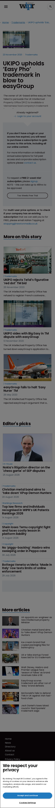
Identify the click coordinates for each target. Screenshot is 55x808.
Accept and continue (27, 795)
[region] (27, 784)
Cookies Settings (27, 802)
